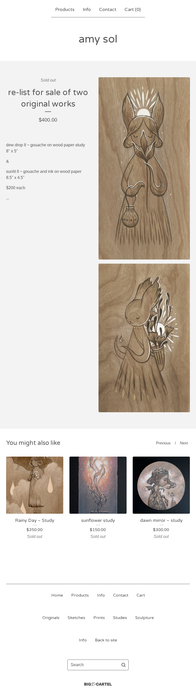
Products (65, 9)
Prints (99, 617)
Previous (163, 443)
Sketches (76, 617)
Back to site (106, 640)
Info (87, 9)
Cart (141, 595)
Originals (50, 617)
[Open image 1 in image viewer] (144, 168)
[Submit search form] (123, 665)
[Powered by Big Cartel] (98, 684)
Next (184, 443)
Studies (120, 617)
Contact (107, 9)
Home (57, 595)
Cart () (133, 9)
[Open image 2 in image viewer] (144, 338)
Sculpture (144, 617)
